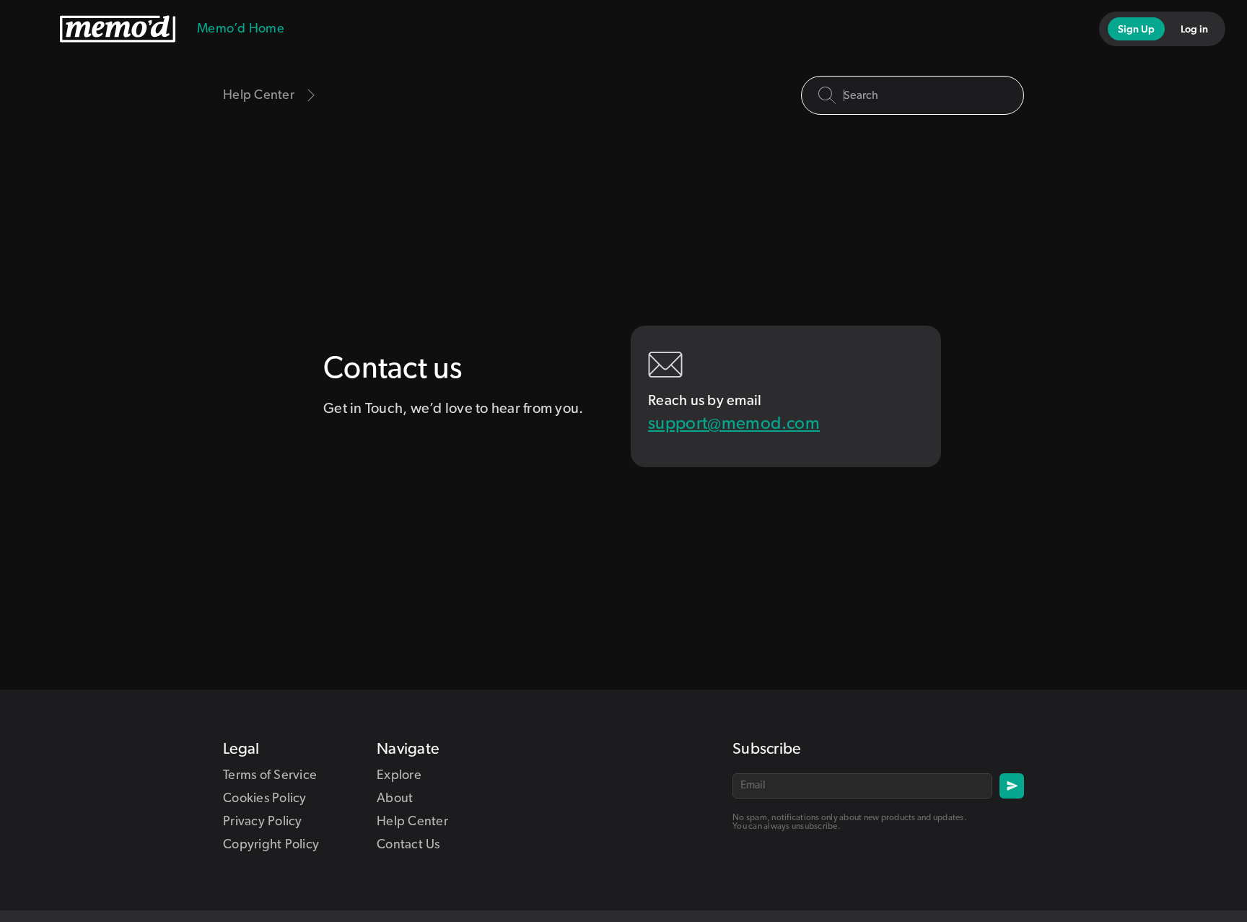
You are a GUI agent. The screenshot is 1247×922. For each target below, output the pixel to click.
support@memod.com (734, 423)
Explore (399, 775)
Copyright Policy (271, 844)
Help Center (412, 821)
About (395, 798)
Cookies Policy (265, 798)
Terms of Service (270, 775)
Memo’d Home (240, 28)
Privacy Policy (262, 821)
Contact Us (408, 844)
